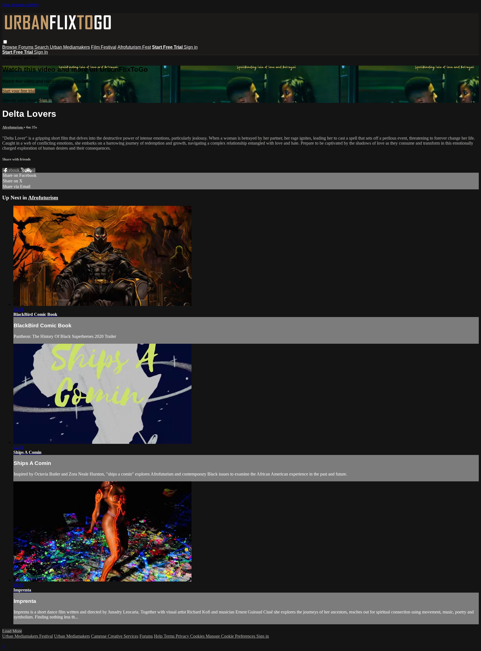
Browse (10, 47)
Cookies (198, 636)
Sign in (191, 47)
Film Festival (103, 47)
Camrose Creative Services (114, 636)
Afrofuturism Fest (134, 47)
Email (30, 170)
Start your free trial (18, 90)
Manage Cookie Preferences (231, 636)
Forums (26, 47)
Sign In (41, 52)
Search (42, 47)
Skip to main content (20, 4)
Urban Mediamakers (70, 47)
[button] (5, 42)
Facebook (11, 170)
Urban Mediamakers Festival (27, 636)
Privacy (183, 636)
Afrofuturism (13, 127)
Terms (170, 636)
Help (159, 636)
